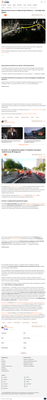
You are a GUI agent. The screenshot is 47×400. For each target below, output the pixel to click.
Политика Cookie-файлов (29, 366)
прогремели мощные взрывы (29, 113)
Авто (25, 333)
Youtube (5, 377)
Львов (25, 342)
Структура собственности (6, 366)
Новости (9, 5)
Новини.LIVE (22, 195)
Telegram (5, 379)
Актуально (3, 333)
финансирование (26, 322)
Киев (2, 342)
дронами (3, 48)
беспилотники (10, 117)
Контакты (3, 362)
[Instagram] (5, 329)
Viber (4, 381)
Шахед (37, 117)
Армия (14, 5)
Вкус (2, 338)
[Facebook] (7, 329)
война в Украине (17, 322)
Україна (4, 5)
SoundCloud (28, 383)
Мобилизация (4, 347)
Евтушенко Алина (8, 327)
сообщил (34, 195)
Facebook (5, 386)
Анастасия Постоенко (9, 122)
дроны (32, 117)
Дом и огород (27, 338)
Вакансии (3, 361)
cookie (11, 398)
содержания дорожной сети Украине (35, 203)
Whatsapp (5, 388)
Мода (25, 347)
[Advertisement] (23, 59)
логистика (9, 322)
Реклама (3, 364)
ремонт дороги (34, 322)
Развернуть (23, 353)
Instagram (5, 383)
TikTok (27, 377)
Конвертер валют (5, 371)
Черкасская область (25, 117)
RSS (27, 386)
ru (41, 2)
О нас (2, 359)
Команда (3, 367)
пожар (3, 117)
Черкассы (17, 117)
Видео (35, 5)
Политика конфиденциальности (30, 361)
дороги (3, 322)
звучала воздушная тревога (36, 109)
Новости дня (9, 7)
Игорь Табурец (5, 52)
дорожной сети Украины (16, 186)
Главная (2, 7)
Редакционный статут (28, 362)
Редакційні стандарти (28, 364)
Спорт (25, 5)
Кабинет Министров (15, 238)
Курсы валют (4, 369)
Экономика (19, 5)
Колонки (29, 5)
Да (45, 398)
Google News (29, 379)
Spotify (27, 381)
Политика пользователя (29, 359)
